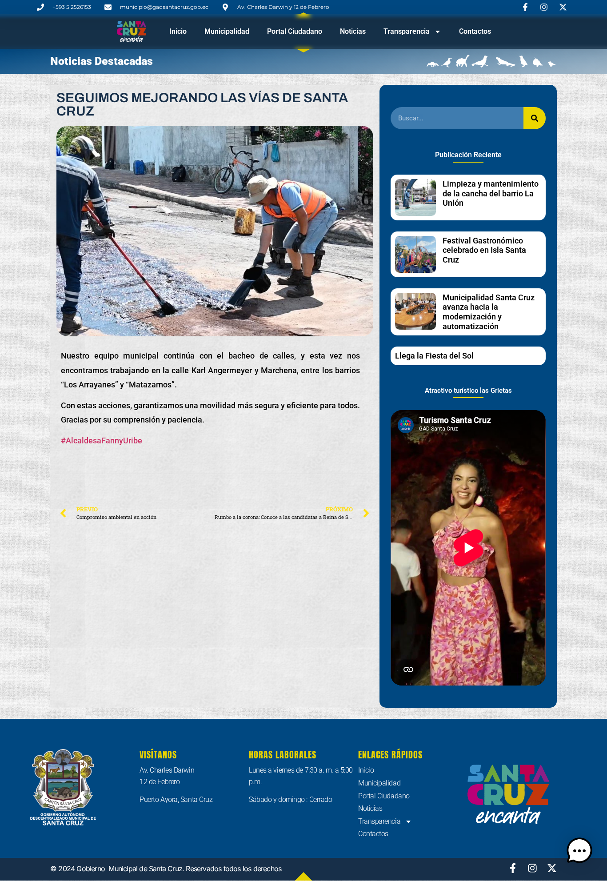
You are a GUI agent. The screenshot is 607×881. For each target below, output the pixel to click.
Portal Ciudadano (294, 31)
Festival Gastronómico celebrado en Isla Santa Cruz (484, 250)
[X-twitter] (552, 868)
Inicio (178, 31)
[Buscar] (534, 118)
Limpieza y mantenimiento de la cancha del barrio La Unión (491, 193)
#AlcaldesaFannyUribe (101, 440)
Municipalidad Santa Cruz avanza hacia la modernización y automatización (489, 312)
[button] (579, 852)
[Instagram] (532, 868)
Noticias (353, 31)
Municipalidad (226, 31)
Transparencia (406, 31)
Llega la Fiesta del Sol (434, 355)
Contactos (475, 31)
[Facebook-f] (513, 868)
